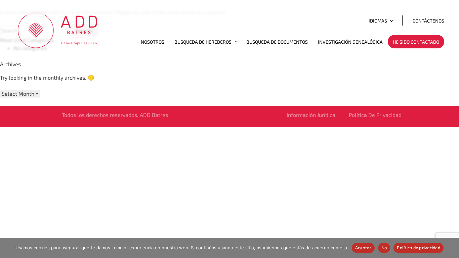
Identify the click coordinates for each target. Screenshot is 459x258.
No (384, 247)
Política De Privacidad (375, 115)
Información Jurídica (311, 115)
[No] (450, 248)
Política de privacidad (418, 247)
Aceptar (363, 247)
